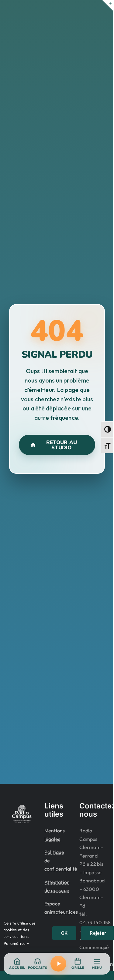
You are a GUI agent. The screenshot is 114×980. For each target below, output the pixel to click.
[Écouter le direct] (58, 964)
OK (64, 933)
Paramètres (15, 943)
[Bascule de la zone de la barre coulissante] (107, 5)
